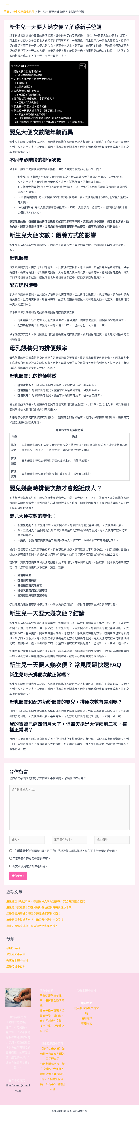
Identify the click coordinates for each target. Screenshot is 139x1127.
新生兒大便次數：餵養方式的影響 (33, 79)
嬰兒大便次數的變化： (29, 102)
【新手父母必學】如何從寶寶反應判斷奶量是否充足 (52, 1054)
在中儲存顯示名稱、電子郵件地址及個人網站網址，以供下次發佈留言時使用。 (65, 850)
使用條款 (86, 1018)
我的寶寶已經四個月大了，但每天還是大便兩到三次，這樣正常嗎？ (52, 122)
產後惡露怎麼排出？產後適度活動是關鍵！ (32, 926)
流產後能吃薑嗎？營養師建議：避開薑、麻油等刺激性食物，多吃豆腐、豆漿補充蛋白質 (52, 1021)
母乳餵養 (23, 83)
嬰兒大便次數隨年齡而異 (27, 71)
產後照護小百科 (15, 966)
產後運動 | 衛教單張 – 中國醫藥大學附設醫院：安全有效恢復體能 (45, 901)
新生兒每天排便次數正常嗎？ (33, 114)
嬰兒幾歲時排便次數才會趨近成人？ (34, 98)
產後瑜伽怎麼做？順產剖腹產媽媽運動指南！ (33, 913)
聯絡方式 (86, 1023)
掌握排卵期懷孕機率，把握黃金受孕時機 (52, 1000)
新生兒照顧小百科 (17, 960)
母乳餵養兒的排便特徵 (29, 94)
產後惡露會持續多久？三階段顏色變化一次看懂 (34, 919)
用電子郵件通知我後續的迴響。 (31, 858)
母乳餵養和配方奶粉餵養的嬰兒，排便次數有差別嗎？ (45, 118)
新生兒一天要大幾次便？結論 (30, 106)
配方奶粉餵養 (25, 86)
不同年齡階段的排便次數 (30, 75)
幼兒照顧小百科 (15, 954)
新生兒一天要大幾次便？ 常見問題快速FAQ (38, 110)
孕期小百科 (13, 948)
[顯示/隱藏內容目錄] (81, 66)
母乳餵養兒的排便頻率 (26, 90)
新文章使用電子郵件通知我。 (30, 866)
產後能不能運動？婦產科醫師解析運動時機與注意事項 (38, 907)
